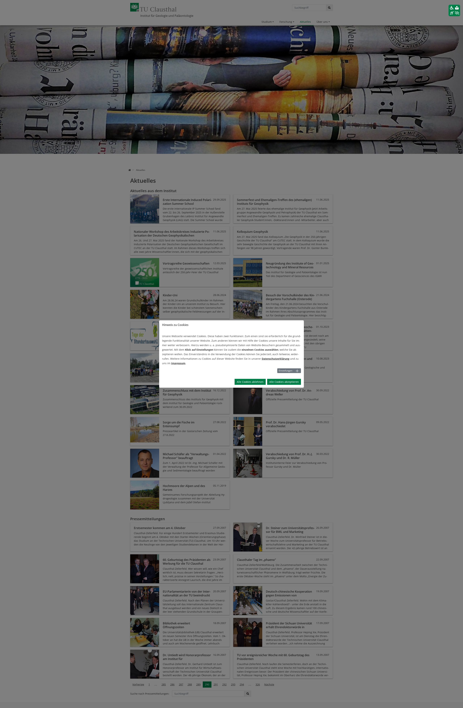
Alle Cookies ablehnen (250, 382)
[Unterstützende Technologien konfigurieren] (454, 10)
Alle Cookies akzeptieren (284, 382)
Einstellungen (285, 370)
